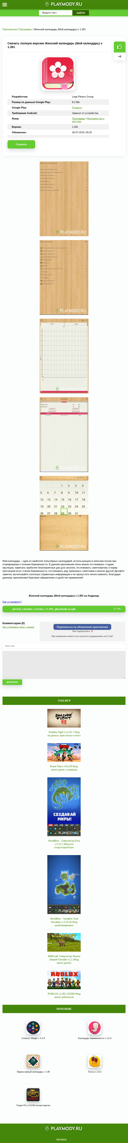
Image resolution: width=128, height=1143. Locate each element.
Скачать (21, 144)
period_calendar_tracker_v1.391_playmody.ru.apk (66, 609)
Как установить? (12, 601)
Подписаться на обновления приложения (82, 626)
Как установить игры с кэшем (18, 627)
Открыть (77, 107)
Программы (78, 118)
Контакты (61, 1139)
